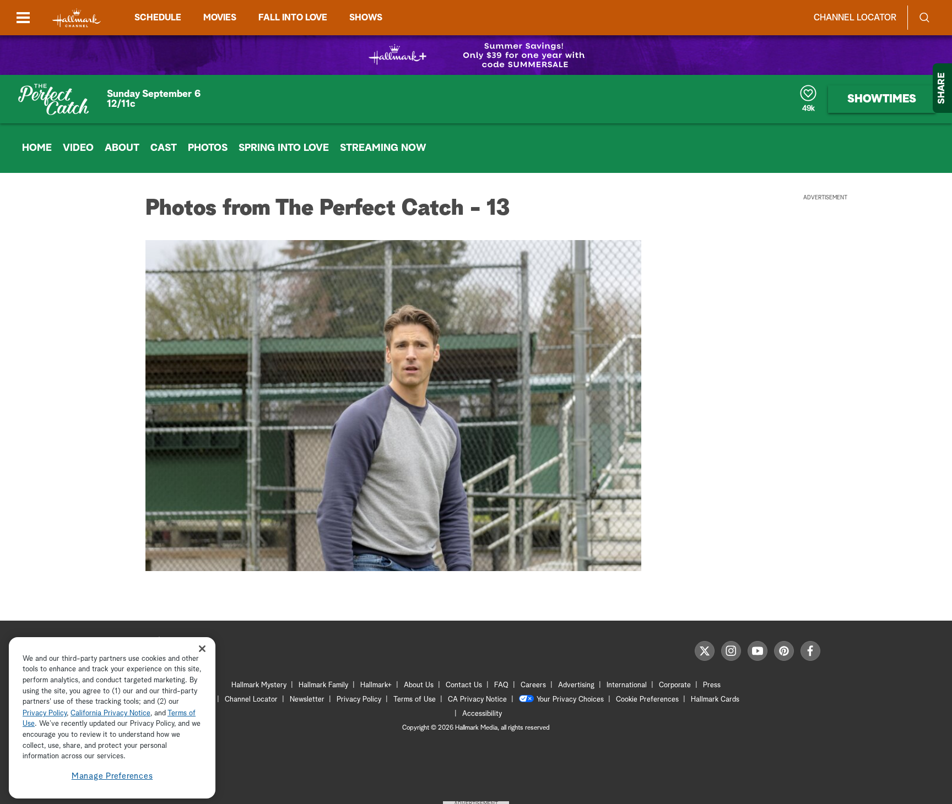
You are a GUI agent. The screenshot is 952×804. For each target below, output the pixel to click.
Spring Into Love (284, 148)
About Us (419, 685)
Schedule (157, 17)
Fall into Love (292, 17)
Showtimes (881, 99)
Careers (533, 685)
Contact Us (464, 685)
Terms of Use (414, 699)
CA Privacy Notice (477, 699)
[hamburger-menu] (23, 17)
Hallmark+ (376, 685)
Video (78, 148)
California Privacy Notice (110, 713)
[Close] (202, 648)
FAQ (501, 685)
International (627, 685)
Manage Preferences (112, 776)
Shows (365, 17)
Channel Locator (855, 17)
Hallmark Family (323, 685)
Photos (208, 148)
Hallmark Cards (715, 699)
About (122, 148)
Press (712, 685)
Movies (219, 17)
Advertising (576, 685)
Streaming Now (383, 148)
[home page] (76, 18)
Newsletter (307, 699)
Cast (163, 148)
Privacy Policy (359, 699)
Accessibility (482, 714)
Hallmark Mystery (258, 685)
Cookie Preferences (647, 699)
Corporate (675, 685)
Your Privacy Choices (570, 699)
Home (37, 148)
